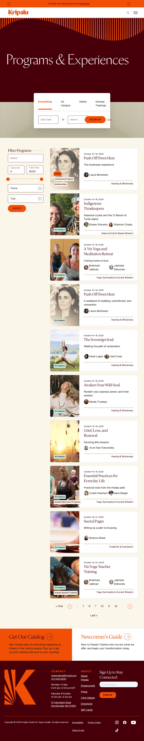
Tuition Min (15, 168)
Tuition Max (34, 167)
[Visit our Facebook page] (124, 722)
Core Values (88, 697)
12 (116, 606)
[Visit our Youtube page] (133, 722)
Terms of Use (78, 730)
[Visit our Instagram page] (117, 722)
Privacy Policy (94, 722)
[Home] (18, 11)
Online (82, 101)
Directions (86, 703)
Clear (109, 119)
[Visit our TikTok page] (117, 730)
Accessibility (77, 722)
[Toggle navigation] (135, 12)
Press (84, 691)
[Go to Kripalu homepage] (20, 687)
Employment (88, 685)
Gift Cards (87, 709)
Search (95, 119)
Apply (17, 208)
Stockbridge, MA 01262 (63, 705)
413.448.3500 (58, 679)
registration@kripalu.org (63, 675)
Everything (45, 101)
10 (102, 606)
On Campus (65, 103)
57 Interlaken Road (61, 702)
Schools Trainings (100, 103)
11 (109, 606)
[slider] (8, 179)
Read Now (85, 3)
